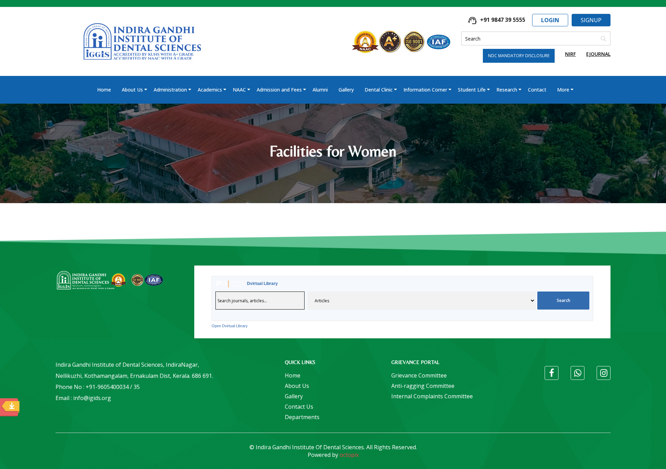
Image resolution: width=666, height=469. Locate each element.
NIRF (570, 54)
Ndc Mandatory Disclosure (518, 56)
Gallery (346, 89)
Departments (302, 417)
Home (104, 89)
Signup (591, 20)
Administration (170, 89)
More (563, 89)
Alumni (320, 89)
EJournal (598, 54)
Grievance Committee (419, 375)
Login (550, 20)
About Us (132, 89)
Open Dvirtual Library (230, 326)
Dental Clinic (379, 89)
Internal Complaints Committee (432, 396)
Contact (537, 89)
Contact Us (299, 406)
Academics (210, 89)
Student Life (472, 89)
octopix (349, 455)
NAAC (239, 89)
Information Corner (425, 89)
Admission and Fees (279, 89)
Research (506, 89)
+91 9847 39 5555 (502, 20)
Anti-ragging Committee (422, 386)
